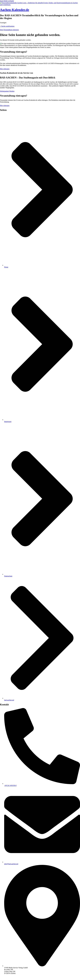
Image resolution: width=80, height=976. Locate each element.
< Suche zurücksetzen (7, 26)
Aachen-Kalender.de (14, 10)
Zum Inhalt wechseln (7, 1)
